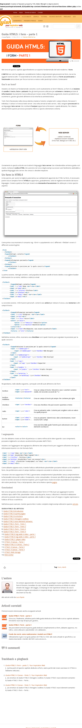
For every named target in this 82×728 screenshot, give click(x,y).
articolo (75, 504)
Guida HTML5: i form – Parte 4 (15, 532)
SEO (74, 17)
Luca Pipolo (6, 37)
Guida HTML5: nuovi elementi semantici (18, 521)
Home (15, 12)
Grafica (36, 17)
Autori (21, 12)
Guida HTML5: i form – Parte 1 (15, 524)
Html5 (64, 567)
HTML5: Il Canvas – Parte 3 (14, 547)
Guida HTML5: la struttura (13, 516)
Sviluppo (16, 17)
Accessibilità (26, 17)
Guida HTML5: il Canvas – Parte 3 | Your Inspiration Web (26, 685)
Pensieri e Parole (30, 21)
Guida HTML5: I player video (14, 539)
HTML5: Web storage (12, 552)
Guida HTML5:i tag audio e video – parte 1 (20, 534)
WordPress (17, 21)
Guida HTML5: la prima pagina (14, 514)
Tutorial (44, 17)
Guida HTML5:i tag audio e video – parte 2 (20, 537)
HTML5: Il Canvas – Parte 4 (14, 550)
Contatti (40, 12)
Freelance (67, 17)
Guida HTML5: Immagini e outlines (16, 519)
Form (59, 567)
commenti (75, 61)
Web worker (9, 555)
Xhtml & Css (31, 37)
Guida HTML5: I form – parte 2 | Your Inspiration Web (25, 665)
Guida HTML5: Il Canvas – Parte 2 (16, 544)
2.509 (44, 26)
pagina (54, 482)
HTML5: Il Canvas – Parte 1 (14, 542)
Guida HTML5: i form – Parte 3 (15, 529)
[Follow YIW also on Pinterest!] (47, 26)
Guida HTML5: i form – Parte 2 (15, 526)
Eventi (40, 21)
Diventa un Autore (30, 12)
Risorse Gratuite (55, 17)
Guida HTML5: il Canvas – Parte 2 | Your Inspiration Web (26, 675)
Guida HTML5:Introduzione (13, 511)
